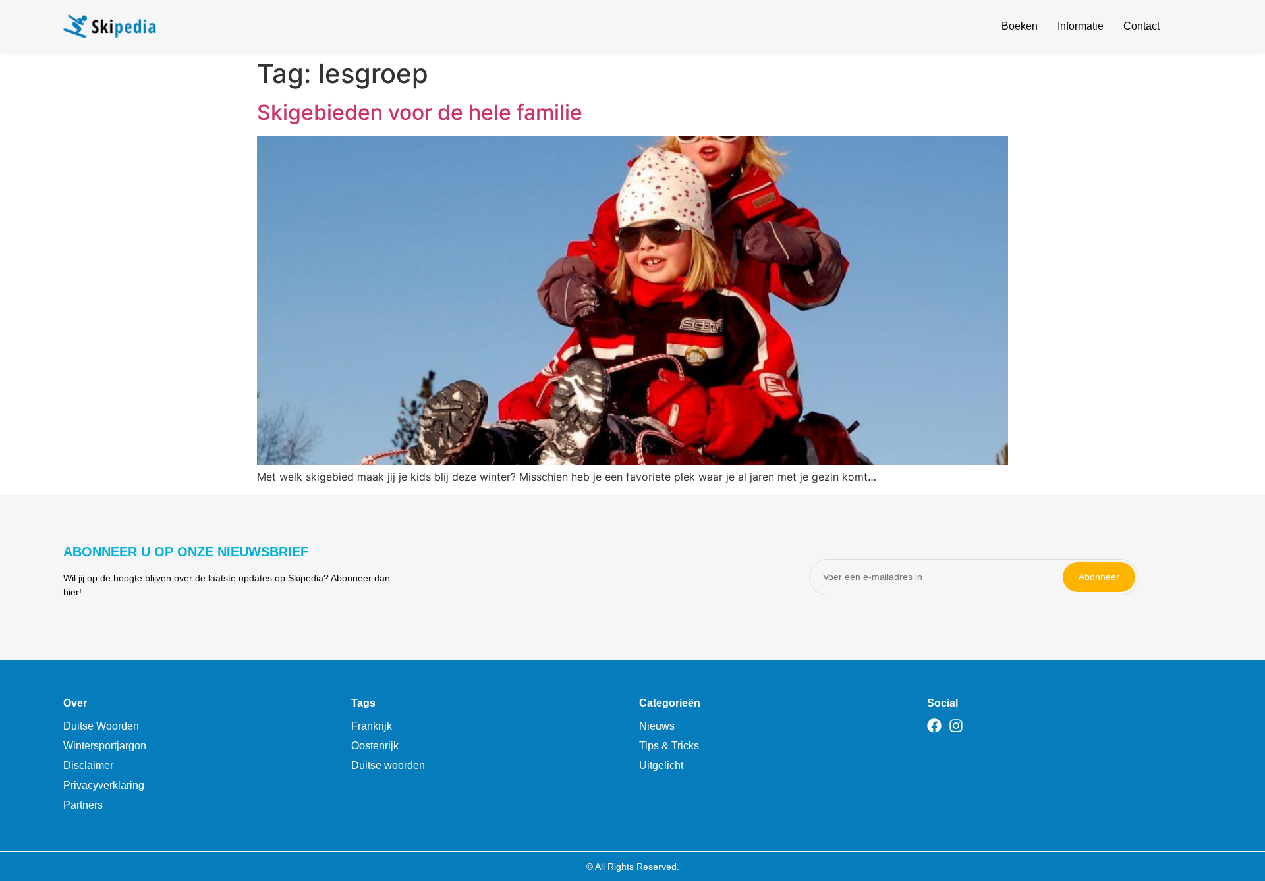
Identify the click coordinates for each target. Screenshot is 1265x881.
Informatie (1080, 26)
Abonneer (1099, 577)
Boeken (1019, 26)
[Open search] (1194, 28)
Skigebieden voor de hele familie (419, 112)
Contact (1141, 26)
